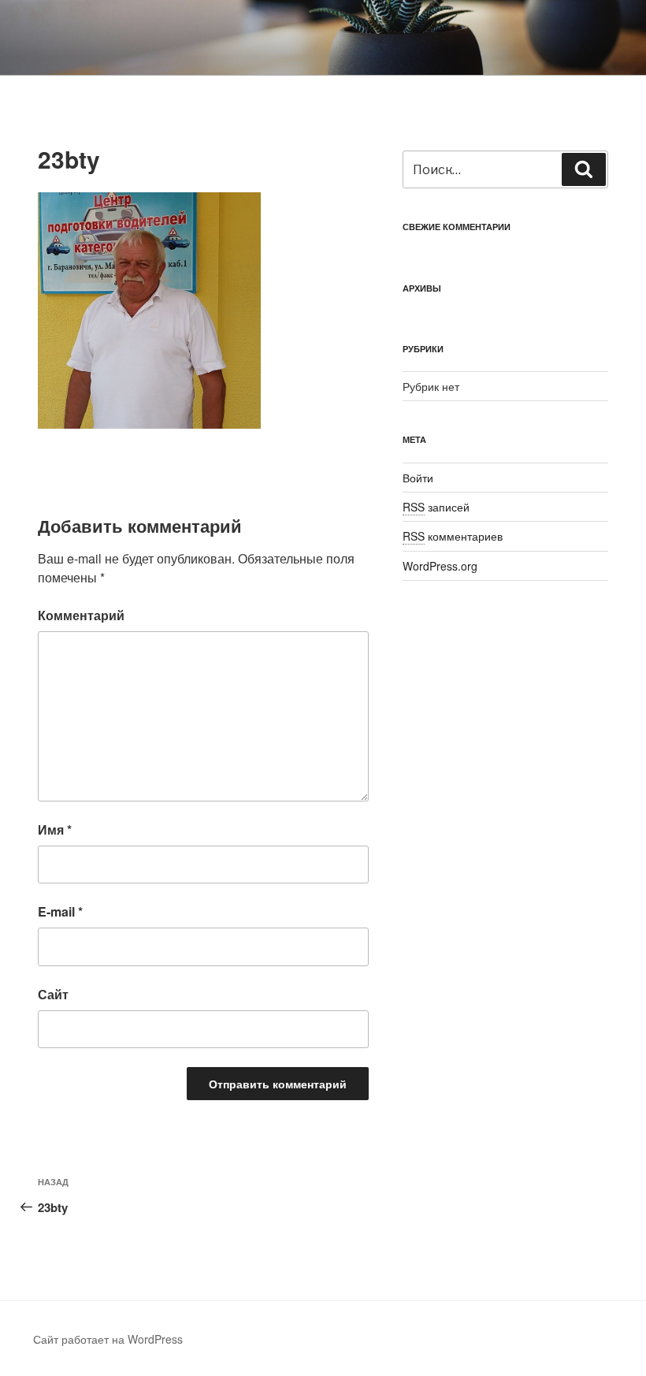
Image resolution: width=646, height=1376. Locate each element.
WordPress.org (440, 566)
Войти (418, 477)
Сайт (53, 994)
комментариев (453, 536)
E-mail (60, 911)
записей (436, 507)
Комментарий (81, 615)
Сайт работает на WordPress (108, 1339)
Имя (55, 829)
